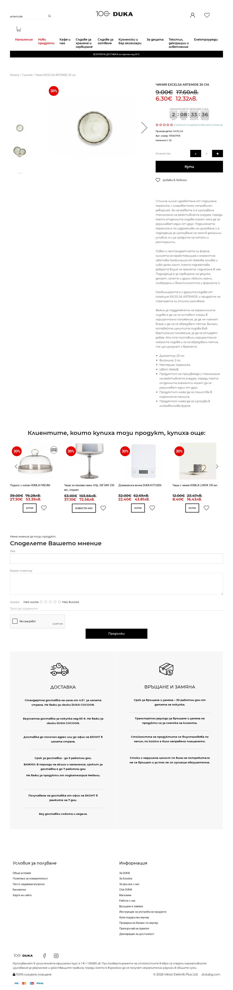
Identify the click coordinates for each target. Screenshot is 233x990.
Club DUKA (125, 889)
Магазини (125, 895)
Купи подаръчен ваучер (134, 917)
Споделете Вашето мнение (204, 124)
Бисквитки (19, 889)
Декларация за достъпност (136, 934)
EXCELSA (178, 131)
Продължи (116, 633)
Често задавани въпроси (28, 884)
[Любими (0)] (207, 15)
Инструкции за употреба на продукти (142, 911)
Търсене (27, 75)
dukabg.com (211, 974)
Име (12, 551)
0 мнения (179, 124)
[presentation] (15, 467)
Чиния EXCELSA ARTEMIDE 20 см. (55, 75)
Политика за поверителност (30, 878)
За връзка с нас (129, 884)
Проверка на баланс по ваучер (138, 923)
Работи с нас (127, 900)
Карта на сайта (22, 895)
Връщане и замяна (131, 906)
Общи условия (22, 873)
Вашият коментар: (21, 570)
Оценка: (15, 602)
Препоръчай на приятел (134, 928)
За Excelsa (125, 878)
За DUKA (124, 873)
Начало (14, 75)
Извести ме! (84, 508)
